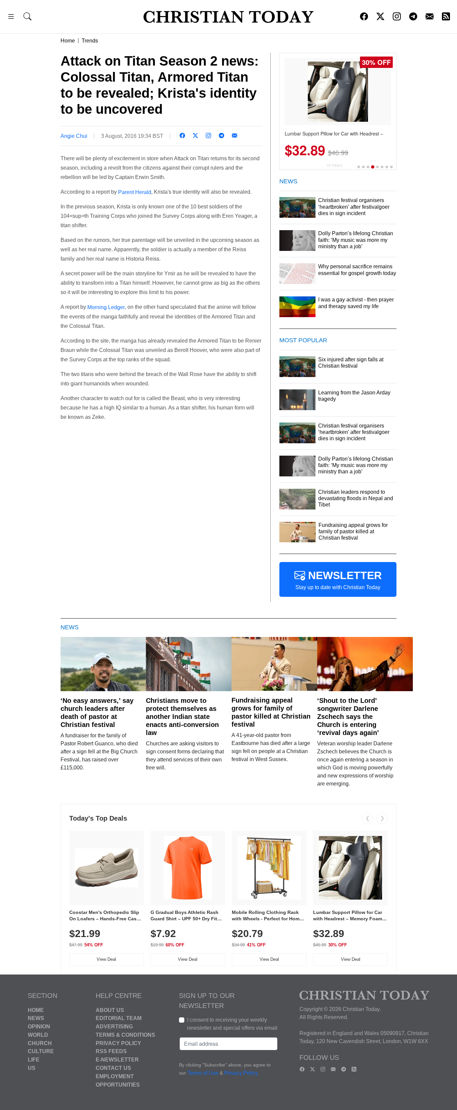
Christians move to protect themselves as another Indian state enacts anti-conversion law (182, 716)
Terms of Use (202, 1073)
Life (33, 1059)
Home (68, 40)
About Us (110, 1010)
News (36, 1018)
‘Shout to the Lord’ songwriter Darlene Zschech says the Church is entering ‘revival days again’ (348, 716)
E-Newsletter (117, 1059)
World (38, 1035)
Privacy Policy (118, 1043)
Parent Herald (134, 192)
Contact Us (113, 1068)
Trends (90, 40)
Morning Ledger (105, 307)
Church (40, 1043)
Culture (41, 1051)
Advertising (114, 1026)
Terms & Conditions (125, 1035)
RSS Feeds (111, 1051)
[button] (11, 17)
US (31, 1068)
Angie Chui (74, 136)
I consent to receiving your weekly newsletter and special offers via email (232, 1024)
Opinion (39, 1026)
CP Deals (334, 165)
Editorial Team (119, 1018)
